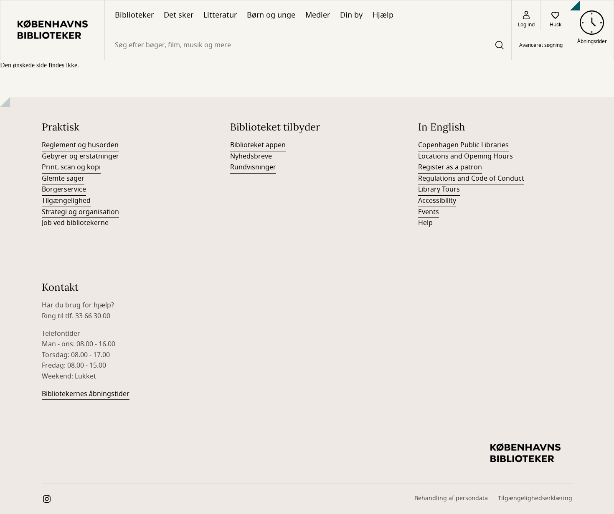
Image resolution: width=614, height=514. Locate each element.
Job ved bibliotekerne (75, 223)
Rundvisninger (253, 167)
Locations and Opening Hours (465, 156)
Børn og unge (271, 15)
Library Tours (439, 189)
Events (428, 212)
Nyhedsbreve (251, 156)
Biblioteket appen (258, 145)
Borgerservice (64, 189)
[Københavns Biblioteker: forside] (52, 30)
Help (425, 223)
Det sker (178, 15)
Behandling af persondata (451, 498)
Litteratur (220, 15)
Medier (317, 15)
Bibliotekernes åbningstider (85, 394)
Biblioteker (134, 15)
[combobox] (308, 45)
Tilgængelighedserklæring (535, 498)
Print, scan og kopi (71, 167)
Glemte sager (63, 179)
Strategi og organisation (80, 212)
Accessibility (437, 201)
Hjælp (383, 15)
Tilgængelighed (66, 201)
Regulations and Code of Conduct (471, 179)
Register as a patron (450, 167)
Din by (351, 15)
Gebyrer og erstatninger (80, 156)
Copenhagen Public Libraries (463, 145)
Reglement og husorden (80, 145)
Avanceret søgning (541, 45)
